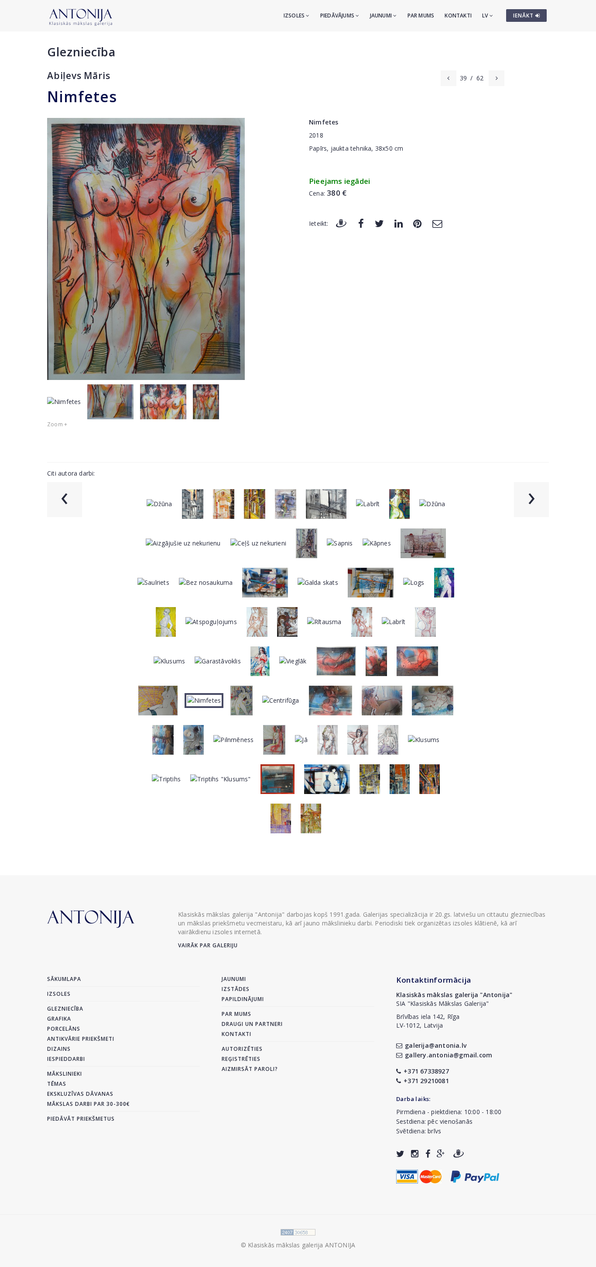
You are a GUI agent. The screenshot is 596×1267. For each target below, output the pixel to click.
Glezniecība (81, 52)
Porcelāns (63, 1028)
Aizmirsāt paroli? (250, 1069)
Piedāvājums (338, 15)
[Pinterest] (417, 223)
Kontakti (458, 15)
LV (486, 15)
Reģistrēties (241, 1059)
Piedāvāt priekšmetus (81, 1118)
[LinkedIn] (398, 223)
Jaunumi (382, 15)
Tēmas (56, 1083)
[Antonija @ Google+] (441, 1154)
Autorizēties (242, 1049)
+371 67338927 (426, 1071)
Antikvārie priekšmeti (80, 1039)
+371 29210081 (426, 1081)
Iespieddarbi (66, 1059)
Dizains (59, 1049)
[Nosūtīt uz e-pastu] (437, 223)
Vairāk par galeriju (208, 945)
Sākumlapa (64, 979)
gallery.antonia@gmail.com (448, 1055)
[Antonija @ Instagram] (414, 1154)
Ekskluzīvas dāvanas (80, 1094)
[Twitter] (379, 223)
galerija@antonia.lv (435, 1045)
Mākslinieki (64, 1073)
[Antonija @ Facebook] (427, 1154)
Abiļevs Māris (78, 75)
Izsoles (295, 15)
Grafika (59, 1018)
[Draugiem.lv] (341, 223)
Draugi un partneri (252, 1024)
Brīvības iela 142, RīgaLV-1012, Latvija (428, 1020)
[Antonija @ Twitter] (400, 1154)
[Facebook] (361, 223)
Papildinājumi (243, 999)
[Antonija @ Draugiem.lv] (458, 1154)
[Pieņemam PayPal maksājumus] (475, 1175)
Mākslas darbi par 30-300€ (88, 1104)
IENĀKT (524, 15)
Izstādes (236, 989)
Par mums (421, 15)
